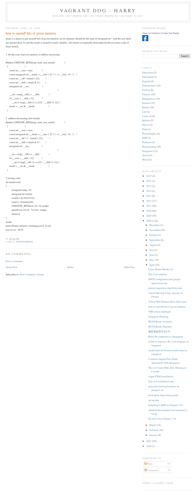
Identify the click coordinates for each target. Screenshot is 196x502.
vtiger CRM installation (160, 376)
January (153, 435)
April (152, 265)
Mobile (146, 120)
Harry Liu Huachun (151, 33)
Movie (145, 124)
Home (70, 267)
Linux (145, 116)
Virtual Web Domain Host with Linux (167, 301)
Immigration (148, 98)
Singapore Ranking (158, 316)
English (146, 81)
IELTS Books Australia (160, 321)
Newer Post (11, 267)
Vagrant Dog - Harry (98, 10)
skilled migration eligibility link (165, 288)
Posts (150, 463)
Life (144, 111)
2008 (149, 220)
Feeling (146, 90)
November (155, 230)
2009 (149, 215)
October (153, 235)
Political (146, 142)
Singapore (147, 151)
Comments (152, 470)
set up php (153, 400)
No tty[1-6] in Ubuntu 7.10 (162, 418)
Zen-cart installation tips (161, 381)
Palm (144, 129)
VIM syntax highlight (159, 311)
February (154, 430)
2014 (149, 191)
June (152, 255)
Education (147, 72)
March (153, 425)
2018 (149, 176)
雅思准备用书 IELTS (159, 331)
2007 (149, 441)
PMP (144, 137)
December (154, 225)
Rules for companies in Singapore (165, 336)
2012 (149, 201)
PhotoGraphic (149, 133)
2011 (149, 206)
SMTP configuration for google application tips (164, 281)
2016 (149, 181)
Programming (24, 242)
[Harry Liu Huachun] (145, 40)
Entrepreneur (149, 85)
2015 (149, 186)
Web (144, 159)
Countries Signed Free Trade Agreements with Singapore (164, 360)
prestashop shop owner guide (163, 395)
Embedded (147, 77)
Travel (145, 155)
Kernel (145, 107)
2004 (149, 446)
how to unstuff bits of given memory (31, 33)
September (155, 240)
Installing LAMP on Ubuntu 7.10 (165, 405)
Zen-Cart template (157, 274)
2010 (149, 210)
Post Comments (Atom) (32, 274)
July (151, 250)
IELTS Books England (160, 326)
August (153, 245)
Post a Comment (14, 261)
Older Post (129, 267)
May (152, 260)
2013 (149, 196)
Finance (146, 94)
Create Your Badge (170, 33)
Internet (146, 103)
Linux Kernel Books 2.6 (160, 269)
